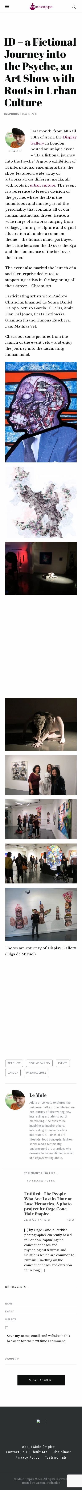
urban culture (42, 185)
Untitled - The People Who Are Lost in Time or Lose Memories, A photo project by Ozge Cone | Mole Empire (48, 1204)
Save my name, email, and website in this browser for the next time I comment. (38, 1338)
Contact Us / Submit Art (26, 1452)
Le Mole (15, 151)
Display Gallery (39, 1063)
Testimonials (56, 1457)
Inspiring (11, 114)
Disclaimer (61, 1452)
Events (62, 1063)
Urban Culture (36, 1072)
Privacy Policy (27, 1457)
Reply (71, 1219)
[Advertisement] (41, 646)
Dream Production (48, 1482)
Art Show (14, 1063)
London (13, 1072)
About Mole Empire (38, 1447)
